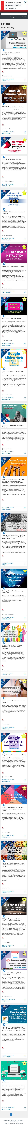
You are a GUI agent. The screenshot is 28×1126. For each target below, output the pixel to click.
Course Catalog (7, 1120)
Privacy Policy (20, 1120)
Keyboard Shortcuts (14, 1121)
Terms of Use (13, 1120)
